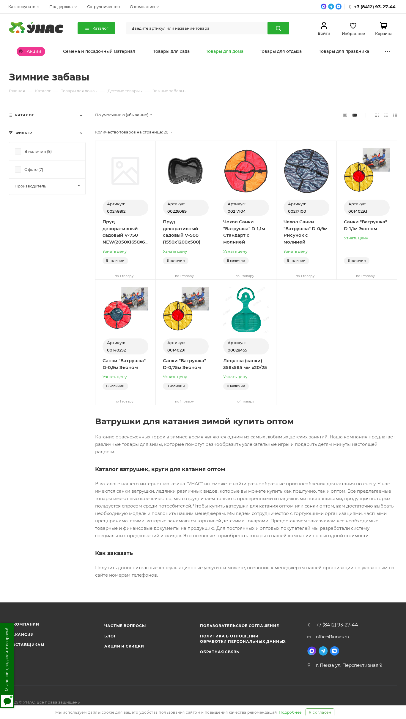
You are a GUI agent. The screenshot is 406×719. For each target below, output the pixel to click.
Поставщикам (27, 644)
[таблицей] (395, 115)
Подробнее (290, 712)
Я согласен (320, 712)
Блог (110, 636)
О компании (24, 624)
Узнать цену (115, 251)
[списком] (386, 115)
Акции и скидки (124, 646)
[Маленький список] (345, 115)
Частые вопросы (125, 625)
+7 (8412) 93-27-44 (337, 625)
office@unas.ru (332, 637)
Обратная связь (219, 652)
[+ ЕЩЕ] (387, 51)
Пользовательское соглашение (239, 625)
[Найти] (278, 28)
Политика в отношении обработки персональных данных (243, 639)
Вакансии (21, 634)
